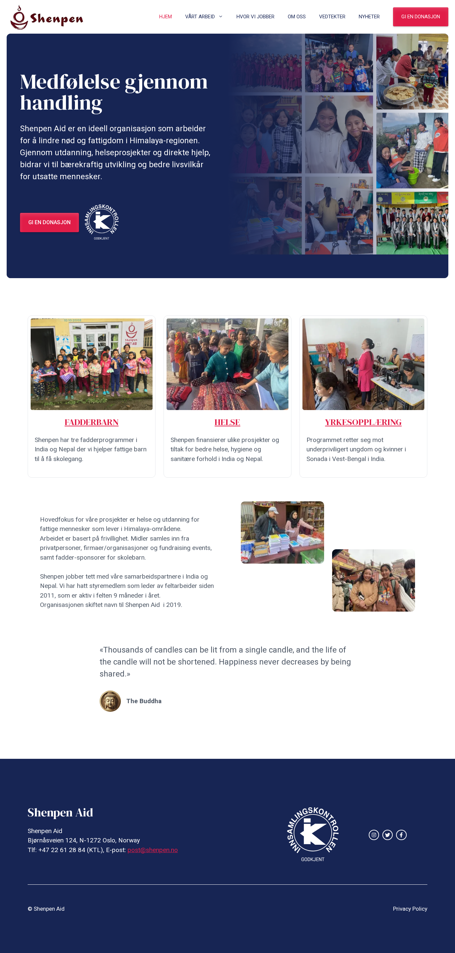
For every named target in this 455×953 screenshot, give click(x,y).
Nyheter (369, 17)
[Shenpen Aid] (50, 16)
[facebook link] (401, 835)
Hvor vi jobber (255, 17)
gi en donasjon (420, 17)
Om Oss (297, 17)
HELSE (227, 422)
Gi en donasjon (49, 222)
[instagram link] (374, 835)
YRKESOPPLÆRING (363, 422)
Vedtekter (332, 17)
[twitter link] (387, 835)
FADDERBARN (92, 422)
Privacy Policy (410, 908)
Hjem (165, 17)
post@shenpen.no (153, 850)
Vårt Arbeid (200, 17)
